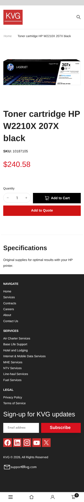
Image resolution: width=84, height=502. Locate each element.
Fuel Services (12, 379)
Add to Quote (42, 210)
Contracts (9, 303)
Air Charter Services (16, 338)
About (7, 315)
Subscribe (60, 427)
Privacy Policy (12, 397)
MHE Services (12, 362)
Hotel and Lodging (15, 350)
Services (9, 297)
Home (8, 36)
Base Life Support (15, 344)
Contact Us (10, 321)
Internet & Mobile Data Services (24, 356)
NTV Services (12, 368)
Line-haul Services (15, 374)
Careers (8, 309)
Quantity (8, 188)
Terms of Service (14, 403)
